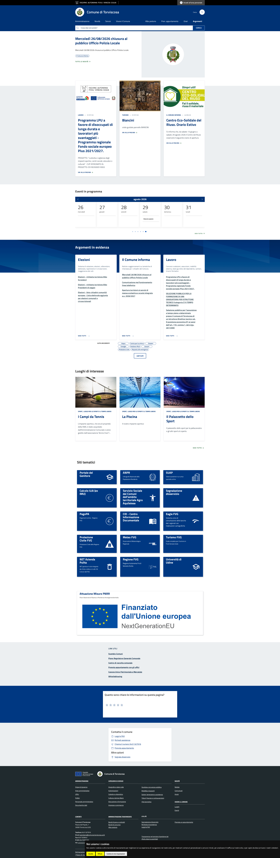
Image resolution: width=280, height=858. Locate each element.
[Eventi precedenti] (77, 199)
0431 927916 (128, 744)
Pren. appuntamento (169, 21)
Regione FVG (130, 559)
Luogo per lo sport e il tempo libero (97, 411)
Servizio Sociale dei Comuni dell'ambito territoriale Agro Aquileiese (133, 496)
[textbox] (139, 705)
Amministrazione (81, 781)
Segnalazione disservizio (174, 492)
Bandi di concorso (114, 824)
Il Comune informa (173, 115)
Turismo (125, 115)
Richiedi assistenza (122, 740)
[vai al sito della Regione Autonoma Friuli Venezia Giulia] (96, 2)
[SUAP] (196, 477)
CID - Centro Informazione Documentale (131, 517)
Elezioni (84, 259)
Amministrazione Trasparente (120, 816)
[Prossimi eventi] (202, 199)
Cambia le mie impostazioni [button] (116, 854)
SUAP (169, 472)
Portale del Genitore (86, 474)
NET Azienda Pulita (87, 561)
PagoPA (84, 514)
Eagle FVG (172, 514)
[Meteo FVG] (153, 543)
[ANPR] (153, 477)
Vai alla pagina (84, 172)
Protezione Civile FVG (86, 539)
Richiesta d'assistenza (149, 824)
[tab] (132, 231)
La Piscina (129, 416)
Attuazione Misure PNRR (95, 593)
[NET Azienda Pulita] (109, 566)
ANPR (126, 472)
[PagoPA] (109, 520)
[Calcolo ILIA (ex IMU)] (109, 497)
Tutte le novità (82, 61)
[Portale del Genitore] (109, 477)
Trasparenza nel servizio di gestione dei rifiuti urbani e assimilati (155, 837)
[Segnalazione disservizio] (196, 497)
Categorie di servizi (115, 781)
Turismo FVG (174, 537)
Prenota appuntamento (124, 748)
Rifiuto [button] (100, 854)
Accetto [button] (90, 854)
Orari (186, 21)
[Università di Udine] (196, 566)
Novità (177, 781)
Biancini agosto (148, 219)
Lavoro (80, 115)
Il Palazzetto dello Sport (179, 419)
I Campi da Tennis (91, 416)
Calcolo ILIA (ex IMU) (89, 492)
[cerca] (202, 12)
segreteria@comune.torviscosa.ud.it (92, 835)
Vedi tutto (199, 234)
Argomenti (197, 21)
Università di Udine (173, 561)
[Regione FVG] (153, 566)
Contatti (78, 816)
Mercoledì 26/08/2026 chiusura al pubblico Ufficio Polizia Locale (101, 41)
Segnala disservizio (122, 756)
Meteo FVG (129, 537)
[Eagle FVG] (196, 520)
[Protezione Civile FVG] (109, 544)
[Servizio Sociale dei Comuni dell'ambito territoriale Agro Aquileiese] (153, 497)
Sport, (80, 411)
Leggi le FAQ (120, 736)
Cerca (199, 27)
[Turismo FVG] (196, 543)
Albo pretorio (150, 21)
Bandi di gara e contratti (116, 822)
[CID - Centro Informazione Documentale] (153, 520)
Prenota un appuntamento (184, 822)
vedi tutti (140, 355)
